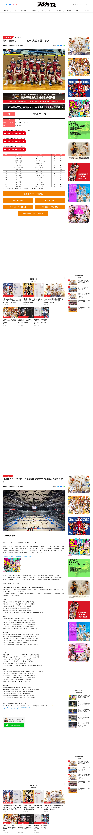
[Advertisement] (46, 23)
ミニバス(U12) (7, 37)
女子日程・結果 (49, 200)
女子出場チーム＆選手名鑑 (50, 207)
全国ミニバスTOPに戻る (34, 194)
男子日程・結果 (18, 200)
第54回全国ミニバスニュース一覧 (33, 213)
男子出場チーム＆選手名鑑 (18, 207)
